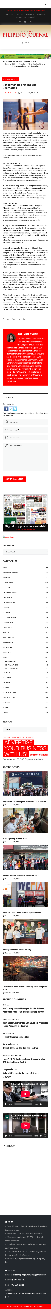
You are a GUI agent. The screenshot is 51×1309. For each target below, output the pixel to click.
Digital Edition (29, 14)
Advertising (41, 14)
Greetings (7, 628)
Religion (6, 702)
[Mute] (40, 1104)
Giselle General (10, 93)
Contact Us (19, 14)
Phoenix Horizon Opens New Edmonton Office (21, 875)
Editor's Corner (10, 593)
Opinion (6, 682)
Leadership (7, 647)
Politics (7, 672)
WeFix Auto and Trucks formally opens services (22, 912)
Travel (6, 712)
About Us (9, 14)
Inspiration (8, 642)
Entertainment (9, 603)
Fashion (6, 612)
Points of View (38, 64)
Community (8, 582)
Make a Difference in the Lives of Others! (21, 1073)
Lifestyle (7, 653)
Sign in (26, 43)
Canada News (10, 661)
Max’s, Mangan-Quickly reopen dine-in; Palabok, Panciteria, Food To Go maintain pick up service (23, 1010)
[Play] (6, 1104)
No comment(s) (42, 93)
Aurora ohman (9, 1044)
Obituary (7, 677)
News (5, 658)
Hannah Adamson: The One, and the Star (20, 1047)
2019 (14, 64)
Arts (5, 568)
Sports (6, 707)
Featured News (9, 617)
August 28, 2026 (20, 17)
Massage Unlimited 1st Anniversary (17, 949)
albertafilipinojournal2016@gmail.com (28, 1274)
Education (7, 598)
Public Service (9, 697)
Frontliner (8, 623)
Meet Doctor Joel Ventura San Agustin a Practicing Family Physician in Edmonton (25, 1024)
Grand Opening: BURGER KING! (15, 838)
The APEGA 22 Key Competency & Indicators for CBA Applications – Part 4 (24, 1060)
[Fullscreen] (45, 1104)
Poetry (6, 687)
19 (29, 64)
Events (6, 608)
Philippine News (11, 669)
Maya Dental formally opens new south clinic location (24, 801)
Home (7, 64)
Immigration (8, 638)
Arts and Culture (10, 573)
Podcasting (32, 17)
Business (6, 578)
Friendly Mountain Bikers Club (16, 1036)
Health (6, 633)
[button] (6, 408)
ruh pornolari (8, 1069)
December (22, 64)
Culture (6, 587)
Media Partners (11, 665)
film (4, 1004)
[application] (25, 1094)
